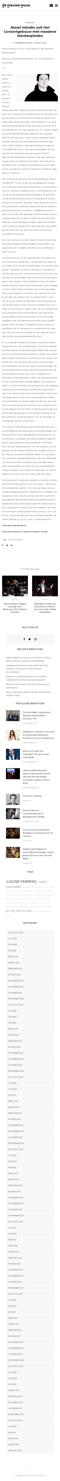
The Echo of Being (32, 796)
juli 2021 (12, 1300)
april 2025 (13, 1029)
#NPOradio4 (41, 895)
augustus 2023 (15, 1149)
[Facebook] (24, 639)
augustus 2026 (15, 932)
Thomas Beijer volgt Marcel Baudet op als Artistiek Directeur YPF (36, 715)
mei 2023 (12, 1167)
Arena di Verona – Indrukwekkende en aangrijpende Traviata (33, 813)
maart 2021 (13, 1324)
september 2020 (16, 1360)
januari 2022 (14, 1264)
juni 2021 (12, 1306)
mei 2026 (12, 950)
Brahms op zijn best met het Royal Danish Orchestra (28, 686)
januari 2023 (14, 1191)
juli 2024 (12, 1083)
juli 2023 (12, 1155)
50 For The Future (19, 910)
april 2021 (12, 1318)
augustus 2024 (15, 1077)
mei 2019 (12, 1432)
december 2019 (15, 1402)
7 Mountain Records (18, 899)
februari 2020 (15, 1396)
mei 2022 (12, 1239)
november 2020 (16, 1348)
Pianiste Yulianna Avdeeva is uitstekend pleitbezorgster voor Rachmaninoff (26, 678)
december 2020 (16, 1342)
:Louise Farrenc (21, 881)
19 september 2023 (31, 762)
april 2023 (13, 1173)
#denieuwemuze (29, 895)
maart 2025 (13, 1035)
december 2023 (15, 1125)
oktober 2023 (15, 1137)
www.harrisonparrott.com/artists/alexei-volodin (25, 531)
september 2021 (15, 1288)
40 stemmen (39, 891)
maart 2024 (13, 1107)
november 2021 (15, 1276)
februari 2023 (15, 1185)
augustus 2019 (15, 1420)
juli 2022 (12, 1228)
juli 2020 (12, 1372)
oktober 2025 (15, 993)
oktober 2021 (15, 1282)
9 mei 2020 (27, 800)
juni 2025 (12, 1017)
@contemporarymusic (15, 907)
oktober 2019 (15, 1408)
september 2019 (16, 1414)
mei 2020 (12, 1384)
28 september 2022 (31, 787)
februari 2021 (14, 1330)
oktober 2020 (15, 1354)
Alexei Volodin (15, 539)
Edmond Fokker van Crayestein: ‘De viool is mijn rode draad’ (36, 754)
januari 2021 (14, 1336)
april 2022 (13, 1246)
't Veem (47, 891)
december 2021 (15, 1270)
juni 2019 (12, 1426)
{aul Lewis (30, 907)
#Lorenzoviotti (26, 891)
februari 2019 (15, 1450)
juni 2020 (12, 1378)
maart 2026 (13, 962)
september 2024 (16, 1071)
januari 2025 (14, 1047)
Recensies (30, 22)
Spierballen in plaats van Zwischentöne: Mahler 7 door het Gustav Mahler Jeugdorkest (45, 608)
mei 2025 (12, 1023)
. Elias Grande (45, 903)
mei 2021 (11, 1312)
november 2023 (16, 1131)
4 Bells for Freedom (29, 903)
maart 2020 (13, 1390)
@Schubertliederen (43, 907)
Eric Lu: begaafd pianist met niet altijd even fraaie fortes (28, 694)
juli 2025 (12, 1011)
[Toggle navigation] (56, 5)
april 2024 (13, 1101)
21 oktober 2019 (30, 723)
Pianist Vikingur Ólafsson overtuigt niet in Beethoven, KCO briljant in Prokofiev (15, 608)
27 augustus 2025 (31, 821)
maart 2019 (13, 1444)
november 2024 (16, 1059)
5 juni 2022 (27, 863)
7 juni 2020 (27, 840)
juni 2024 (12, 1089)
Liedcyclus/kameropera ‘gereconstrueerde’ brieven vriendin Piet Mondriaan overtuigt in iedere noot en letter (36, 776)
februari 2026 (15, 968)
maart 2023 (13, 1179)
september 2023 (16, 1143)
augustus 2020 (15, 1366)
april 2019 (13, 1438)
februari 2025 (15, 1041)
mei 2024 (12, 1095)
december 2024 (15, 1053)
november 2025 (16, 987)
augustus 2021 (15, 1294)
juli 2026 (12, 938)
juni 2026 (12, 944)
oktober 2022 (15, 1209)
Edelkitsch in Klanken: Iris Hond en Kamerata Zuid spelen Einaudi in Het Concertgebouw (38, 734)
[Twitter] (29, 639)
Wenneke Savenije (24, 43)
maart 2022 (13, 1252)
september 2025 (16, 999)
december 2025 (15, 980)
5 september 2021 (30, 742)
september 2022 (16, 1215)
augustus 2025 (15, 1005)
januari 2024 (14, 1119)
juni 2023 (12, 1161)
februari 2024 (15, 1113)
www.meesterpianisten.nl (14, 525)
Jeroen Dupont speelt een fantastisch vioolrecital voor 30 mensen (38, 832)
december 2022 (15, 1197)
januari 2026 (14, 974)
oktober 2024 (15, 1065)
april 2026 (13, 956)
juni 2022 (12, 1233)
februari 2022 (15, 1258)
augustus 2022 (15, 1221)
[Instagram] (35, 639)
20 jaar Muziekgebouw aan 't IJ (34, 887)
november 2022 (16, 1203)
